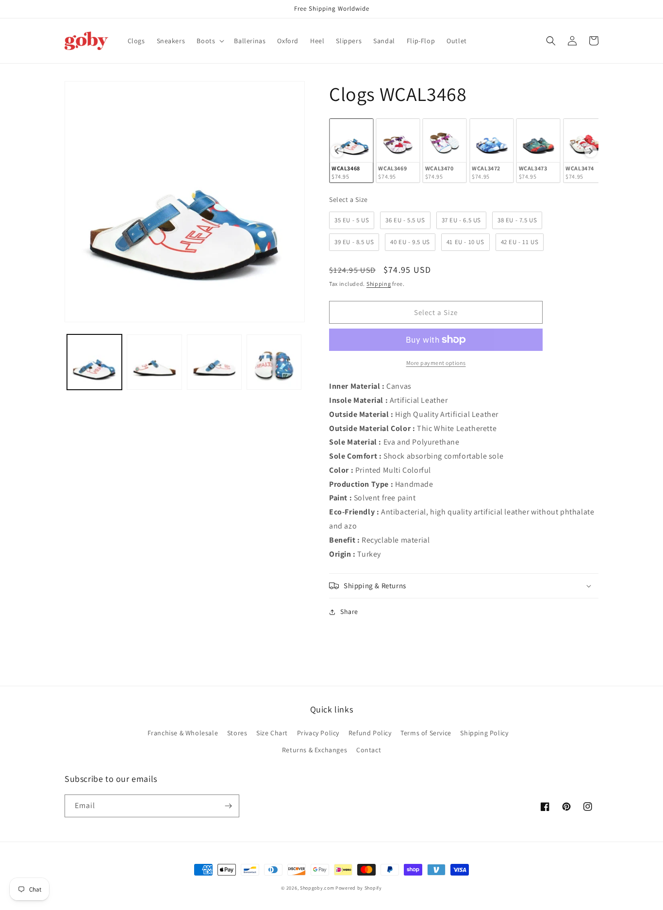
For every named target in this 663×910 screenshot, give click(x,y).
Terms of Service (425, 732)
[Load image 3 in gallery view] (214, 361)
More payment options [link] (436, 362)
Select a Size (348, 199)
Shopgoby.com (317, 888)
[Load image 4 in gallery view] (274, 361)
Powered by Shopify (358, 888)
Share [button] (349, 611)
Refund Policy (370, 732)
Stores (237, 732)
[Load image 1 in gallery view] (94, 361)
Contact (368, 749)
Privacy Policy (318, 732)
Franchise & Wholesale (183, 732)
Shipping (378, 283)
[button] (209, 41)
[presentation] (337, 151)
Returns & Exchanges (314, 749)
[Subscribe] (228, 805)
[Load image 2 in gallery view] (154, 361)
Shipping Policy (484, 732)
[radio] (351, 150)
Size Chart (272, 732)
